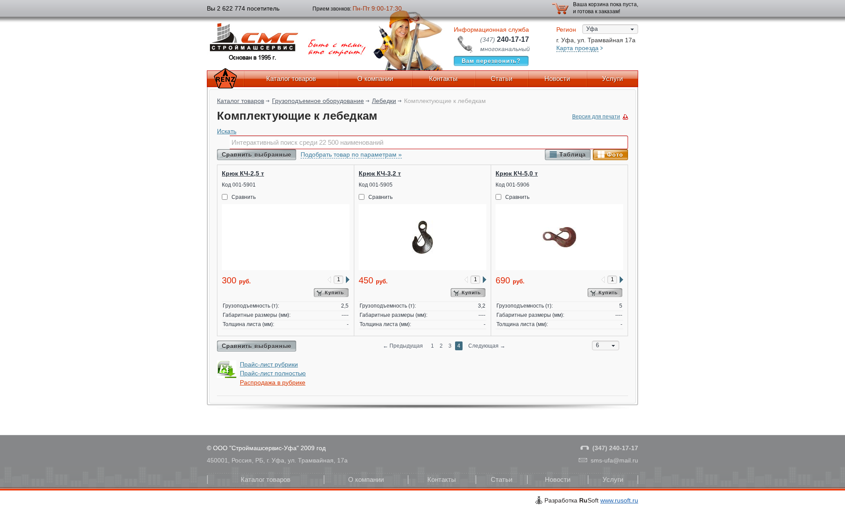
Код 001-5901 (239, 185)
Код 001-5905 (376, 185)
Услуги (612, 78)
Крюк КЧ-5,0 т (517, 173)
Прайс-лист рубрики (269, 364)
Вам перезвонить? (491, 61)
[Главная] (225, 79)
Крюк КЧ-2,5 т (243, 173)
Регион (566, 29)
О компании (375, 78)
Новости (557, 78)
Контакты (443, 78)
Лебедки (384, 100)
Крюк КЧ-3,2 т (380, 173)
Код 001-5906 (512, 185)
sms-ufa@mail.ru (614, 460)
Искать (226, 131)
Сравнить (243, 197)
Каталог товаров (291, 78)
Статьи (501, 78)
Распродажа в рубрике (272, 382)
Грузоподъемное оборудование (318, 100)
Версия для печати (596, 117)
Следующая (486, 346)
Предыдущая (403, 346)
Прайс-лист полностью (273, 373)
